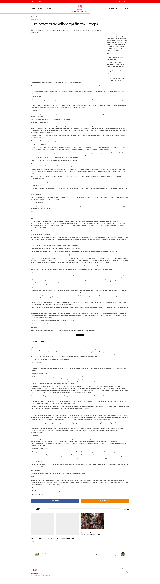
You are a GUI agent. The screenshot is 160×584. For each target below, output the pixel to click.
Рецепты (118, 8)
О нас (34, 8)
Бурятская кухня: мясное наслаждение (107, 554)
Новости (41, 8)
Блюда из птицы (37, 339)
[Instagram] (122, 1)
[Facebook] (117, 1)
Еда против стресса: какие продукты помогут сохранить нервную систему (42, 540)
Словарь (111, 8)
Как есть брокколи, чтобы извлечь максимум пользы (57, 554)
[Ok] (119, 1)
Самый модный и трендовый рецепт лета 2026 (65, 539)
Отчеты (125, 8)
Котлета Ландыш (39, 341)
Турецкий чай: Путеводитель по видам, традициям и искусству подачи (91, 534)
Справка (48, 8)
